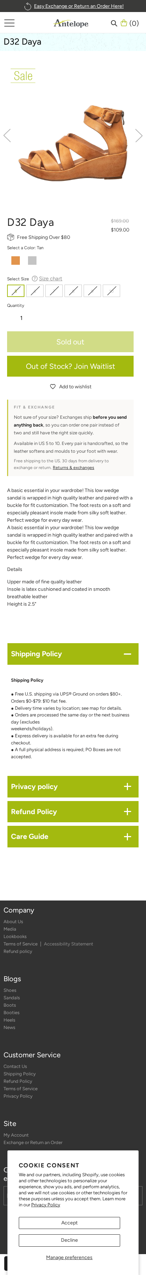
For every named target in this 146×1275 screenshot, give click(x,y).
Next (138, 135)
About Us (13, 921)
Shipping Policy (20, 1073)
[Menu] (9, 22)
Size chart (50, 278)
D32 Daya (22, 41)
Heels (9, 1020)
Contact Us (15, 1066)
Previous (7, 135)
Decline (69, 1240)
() (134, 22)
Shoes (10, 990)
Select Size (34, 278)
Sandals (12, 997)
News (9, 1027)
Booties (11, 1012)
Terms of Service (21, 944)
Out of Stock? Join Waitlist (70, 366)
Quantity (15, 305)
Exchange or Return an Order (33, 1142)
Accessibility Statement (68, 944)
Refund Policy (18, 1081)
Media (10, 929)
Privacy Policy (45, 1204)
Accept (69, 1223)
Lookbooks (15, 936)
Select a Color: (25, 247)
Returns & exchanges (73, 467)
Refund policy (18, 951)
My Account (16, 1135)
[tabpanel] (73, 131)
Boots (10, 1005)
